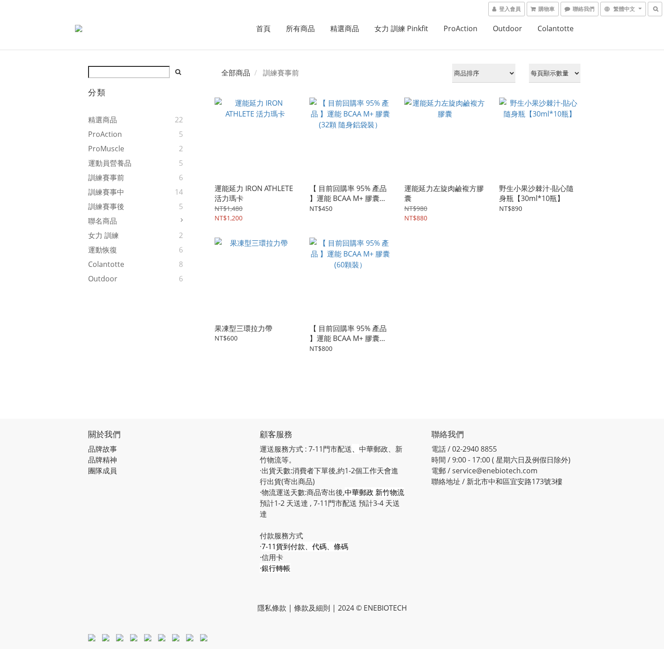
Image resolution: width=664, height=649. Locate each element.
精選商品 (344, 28)
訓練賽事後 (106, 206)
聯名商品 (102, 221)
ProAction (460, 28)
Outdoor (507, 28)
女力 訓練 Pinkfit (401, 28)
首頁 (263, 28)
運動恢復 (102, 250)
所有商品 (300, 28)
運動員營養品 (109, 163)
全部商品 (235, 73)
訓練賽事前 (106, 177)
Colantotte (556, 28)
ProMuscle (106, 149)
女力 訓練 (103, 235)
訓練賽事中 (106, 192)
